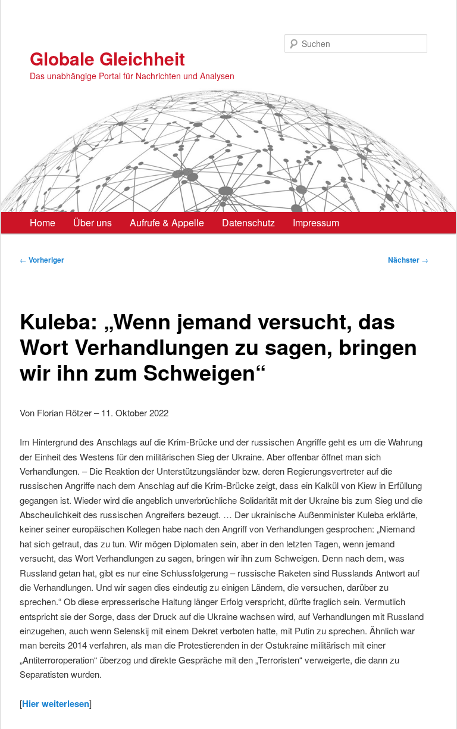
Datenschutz (248, 222)
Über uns (92, 222)
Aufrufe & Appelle (167, 222)
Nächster (408, 259)
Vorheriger (42, 259)
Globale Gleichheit (107, 58)
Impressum (316, 222)
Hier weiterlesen (55, 703)
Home (42, 222)
